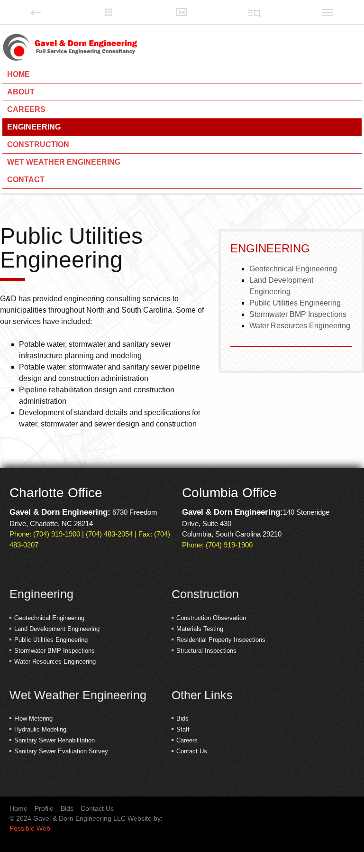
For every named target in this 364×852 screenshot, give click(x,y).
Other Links (202, 695)
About (21, 92)
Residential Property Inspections (220, 639)
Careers (26, 109)
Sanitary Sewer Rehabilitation (54, 740)
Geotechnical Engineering (293, 269)
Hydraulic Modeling (40, 729)
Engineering (34, 127)
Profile (44, 808)
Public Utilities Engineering (295, 303)
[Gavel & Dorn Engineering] (70, 47)
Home (18, 74)
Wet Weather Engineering (63, 162)
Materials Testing (199, 628)
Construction (38, 144)
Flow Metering (33, 718)
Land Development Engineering (57, 628)
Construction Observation (211, 617)
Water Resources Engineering (299, 326)
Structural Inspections (206, 650)
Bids (182, 718)
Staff (183, 729)
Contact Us (191, 751)
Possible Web (29, 828)
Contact (26, 180)
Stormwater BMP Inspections (297, 314)
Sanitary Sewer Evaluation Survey (61, 751)
